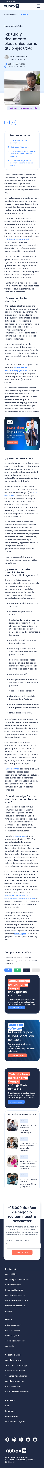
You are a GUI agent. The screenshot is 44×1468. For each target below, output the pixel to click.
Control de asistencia (15, 1305)
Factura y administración (17, 1279)
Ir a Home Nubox (10, 1)
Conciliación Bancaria (15, 1295)
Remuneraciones (13, 1284)
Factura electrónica (13, 26)
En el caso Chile (11, 768)
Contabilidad (11, 1274)
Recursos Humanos (14, 1290)
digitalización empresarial (19, 239)
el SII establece (20, 836)
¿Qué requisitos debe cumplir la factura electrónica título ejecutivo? (23, 153)
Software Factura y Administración (23, 108)
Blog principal (11, 14)
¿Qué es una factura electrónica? (18, 141)
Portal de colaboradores (16, 1300)
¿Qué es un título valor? (20, 147)
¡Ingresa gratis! (16, 1007)
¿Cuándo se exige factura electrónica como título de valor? (21, 163)
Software (24, 14)
